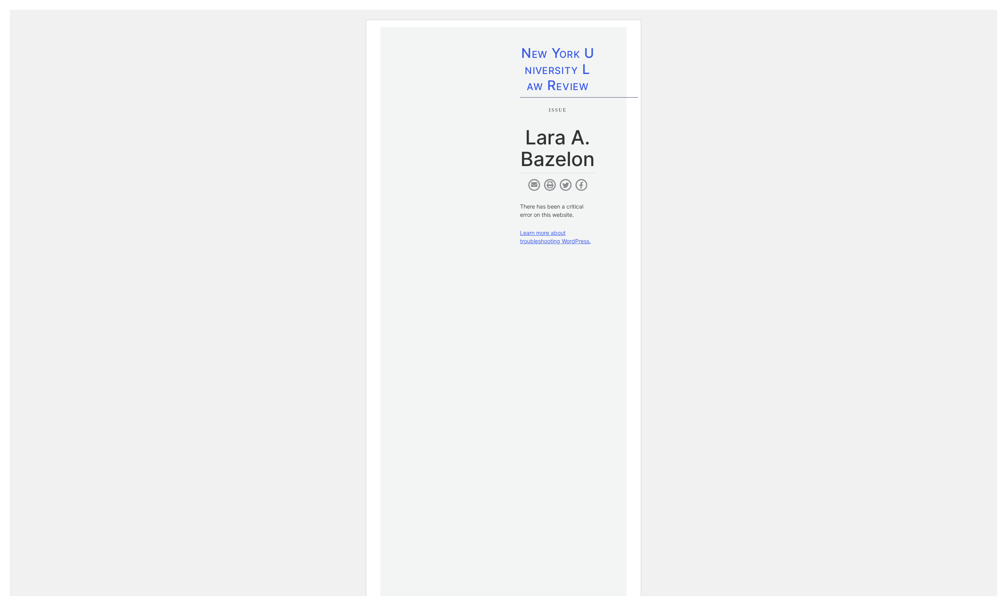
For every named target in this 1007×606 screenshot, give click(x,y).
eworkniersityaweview (557, 70)
